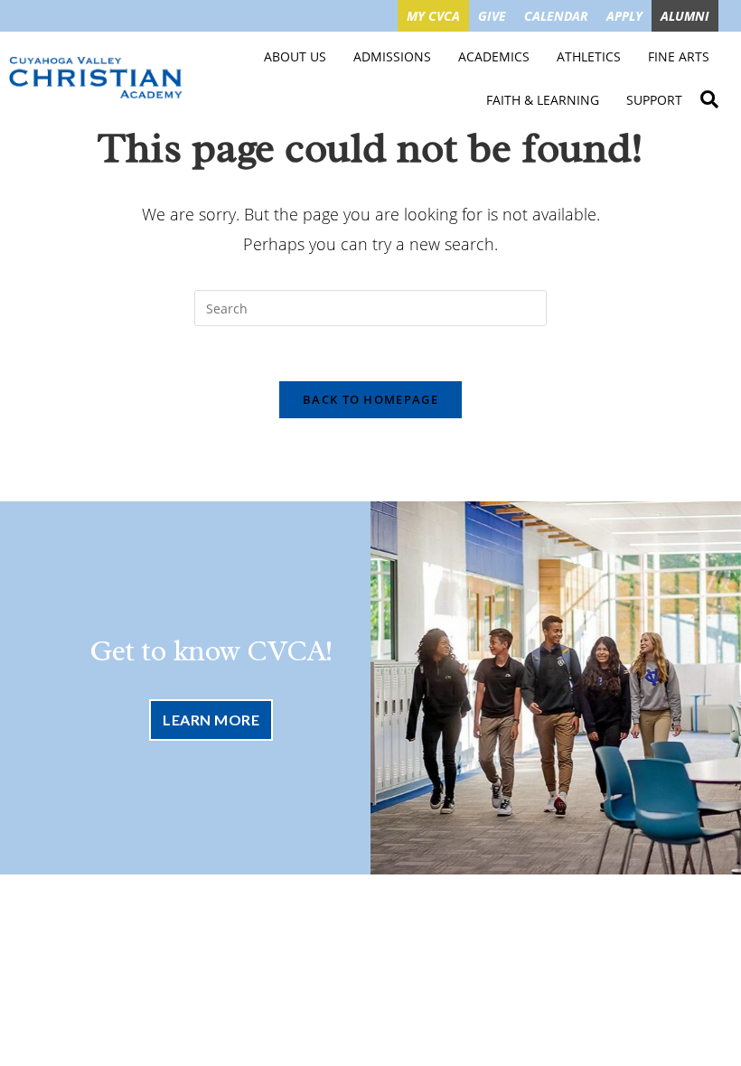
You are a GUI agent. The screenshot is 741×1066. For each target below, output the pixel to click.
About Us (295, 56)
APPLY (624, 15)
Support (654, 99)
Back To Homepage (370, 399)
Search (709, 96)
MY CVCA (433, 15)
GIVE (492, 15)
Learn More (211, 719)
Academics (494, 56)
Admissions (392, 56)
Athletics (589, 56)
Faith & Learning (542, 99)
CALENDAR (556, 15)
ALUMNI (685, 15)
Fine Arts (678, 56)
